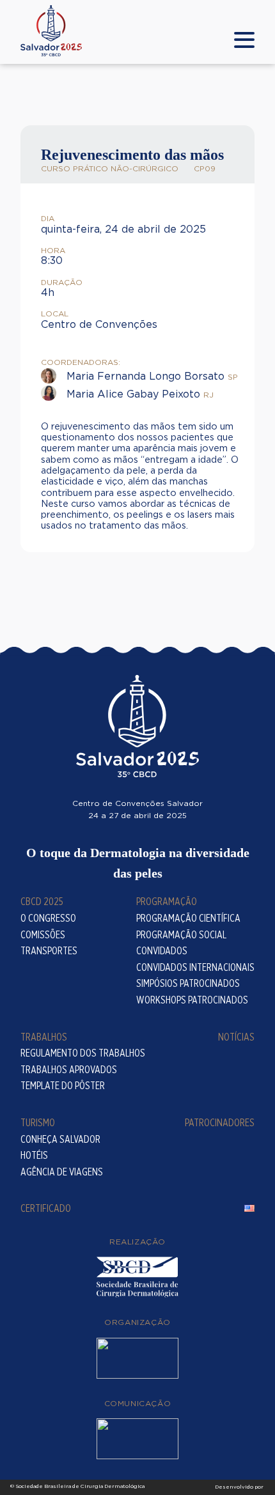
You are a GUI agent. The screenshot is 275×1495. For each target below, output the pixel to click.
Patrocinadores (220, 1123)
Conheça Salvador (60, 1139)
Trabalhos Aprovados (68, 1070)
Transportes (48, 951)
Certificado (45, 1208)
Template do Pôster (62, 1086)
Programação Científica (188, 918)
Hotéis (34, 1155)
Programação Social (181, 935)
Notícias (236, 1037)
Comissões (42, 935)
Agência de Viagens (61, 1172)
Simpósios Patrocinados (188, 983)
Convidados (161, 951)
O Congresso (48, 918)
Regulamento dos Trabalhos (82, 1053)
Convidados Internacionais (195, 967)
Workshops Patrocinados (192, 1000)
